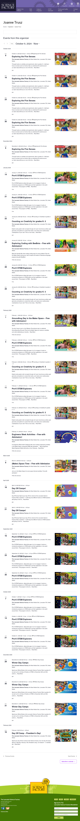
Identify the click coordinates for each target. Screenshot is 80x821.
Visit (56, 799)
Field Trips (30, 9)
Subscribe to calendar (67, 761)
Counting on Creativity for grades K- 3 (29, 221)
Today (12, 43)
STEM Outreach (50, 9)
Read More (36, 67)
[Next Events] (7, 44)
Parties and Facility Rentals (63, 9)
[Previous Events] (4, 44)
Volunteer (66, 799)
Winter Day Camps (20, 662)
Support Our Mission (20, 9)
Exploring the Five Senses (23, 56)
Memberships (73, 799)
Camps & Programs (39, 9)
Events (5, 26)
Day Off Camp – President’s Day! (26, 733)
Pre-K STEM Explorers (22, 175)
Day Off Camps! (19, 488)
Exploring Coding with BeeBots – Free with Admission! (31, 244)
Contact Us (76, 9)
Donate (61, 799)
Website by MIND (4, 811)
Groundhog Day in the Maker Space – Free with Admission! (31, 319)
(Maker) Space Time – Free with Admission (31, 463)
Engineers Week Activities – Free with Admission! (28, 435)
